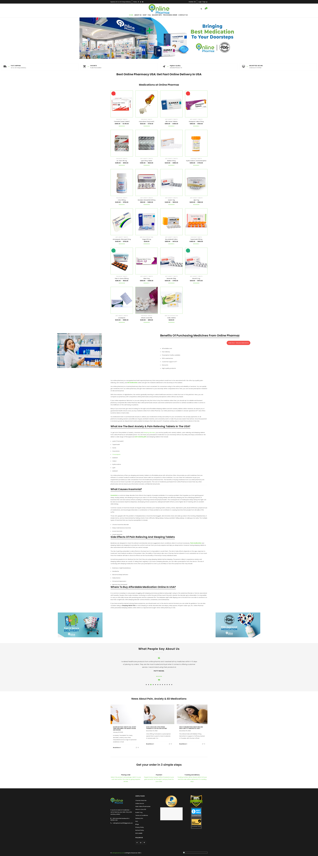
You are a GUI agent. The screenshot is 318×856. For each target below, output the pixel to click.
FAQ (136, 821)
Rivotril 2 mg (196, 278)
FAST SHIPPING (16, 66)
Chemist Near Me (140, 800)
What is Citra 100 (140, 809)
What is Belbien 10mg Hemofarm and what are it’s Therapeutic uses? (191, 727)
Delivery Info (139, 818)
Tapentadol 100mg (196, 239)
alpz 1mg (196, 200)
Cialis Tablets (171, 318)
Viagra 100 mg (146, 239)
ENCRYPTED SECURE (256, 66)
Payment (159, 775)
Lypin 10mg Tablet (146, 161)
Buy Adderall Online (171, 239)
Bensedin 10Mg (171, 278)
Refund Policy (139, 830)
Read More (116, 747)
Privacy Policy (139, 827)
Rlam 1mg (147, 278)
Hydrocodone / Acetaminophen (196, 161)
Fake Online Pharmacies (142, 806)
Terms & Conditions (141, 815)
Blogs (137, 824)
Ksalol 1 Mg (171, 200)
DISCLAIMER (138, 833)
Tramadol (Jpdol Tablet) (122, 121)
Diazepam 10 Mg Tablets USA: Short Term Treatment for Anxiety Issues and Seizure (124, 728)
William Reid (159, 671)
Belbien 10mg (171, 161)
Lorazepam (121, 318)
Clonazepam (116, 454)
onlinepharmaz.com (118, 853)
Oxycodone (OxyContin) (146, 121)
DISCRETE (93, 66)
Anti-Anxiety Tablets (171, 119)
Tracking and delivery (192, 775)
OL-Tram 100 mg (122, 161)
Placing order (126, 775)
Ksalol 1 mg (138, 812)
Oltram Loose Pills (146, 318)
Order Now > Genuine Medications (238, 343)
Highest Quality (175, 66)
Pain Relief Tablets (121, 119)
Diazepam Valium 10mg (196, 121)
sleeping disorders (149, 432)
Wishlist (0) (192, 2)
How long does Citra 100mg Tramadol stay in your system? (156, 727)
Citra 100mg (122, 200)
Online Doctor (139, 803)
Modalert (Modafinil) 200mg (146, 200)
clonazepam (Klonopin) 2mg (122, 239)
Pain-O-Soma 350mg (122, 278)
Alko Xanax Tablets (171, 121)
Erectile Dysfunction (146, 237)
